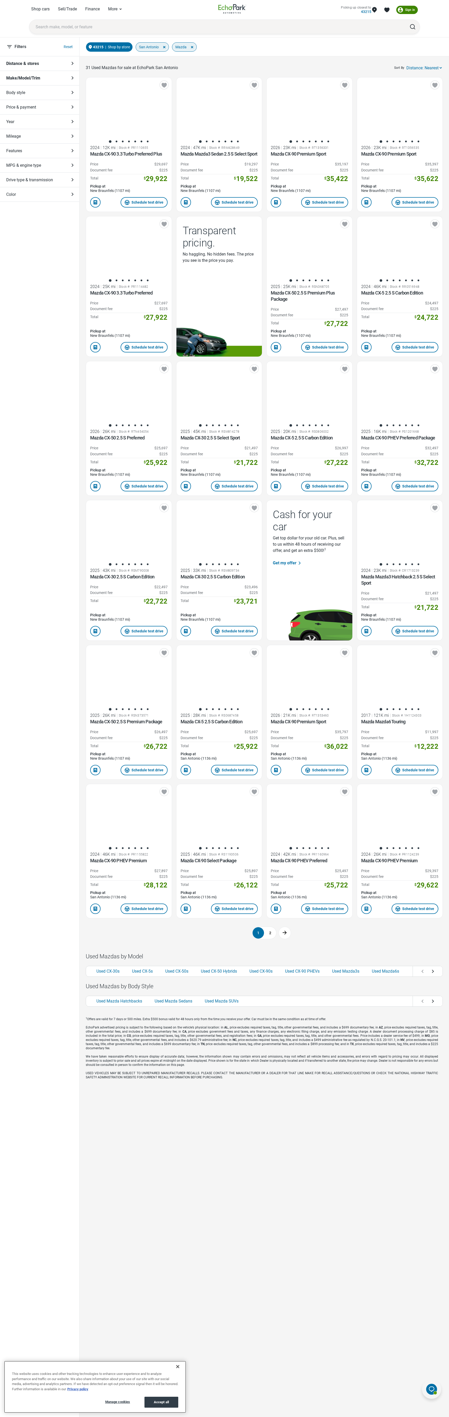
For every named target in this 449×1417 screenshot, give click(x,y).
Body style (15, 92)
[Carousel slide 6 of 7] (141, 141)
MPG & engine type (23, 165)
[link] (232, 9)
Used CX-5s (142, 971)
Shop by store (119, 47)
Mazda (181, 47)
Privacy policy (77, 1389)
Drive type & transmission (29, 179)
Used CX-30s (108, 971)
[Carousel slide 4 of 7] (129, 141)
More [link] (112, 8)
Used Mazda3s (345, 971)
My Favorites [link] (387, 10)
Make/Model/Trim (23, 78)
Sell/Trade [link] (67, 8)
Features (14, 150)
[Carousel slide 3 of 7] (123, 141)
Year (10, 121)
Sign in (410, 10)
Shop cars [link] (40, 8)
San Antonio (149, 47)
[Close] (177, 1366)
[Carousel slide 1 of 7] (110, 141)
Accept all (161, 1402)
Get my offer (284, 562)
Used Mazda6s (385, 971)
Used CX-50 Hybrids (219, 971)
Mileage (13, 136)
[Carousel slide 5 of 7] (135, 141)
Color (11, 194)
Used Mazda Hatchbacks (119, 1001)
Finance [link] (92, 8)
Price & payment (21, 107)
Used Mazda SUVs (222, 1001)
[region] (95, 1387)
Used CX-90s (261, 971)
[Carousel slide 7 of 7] (147, 141)
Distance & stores (22, 63)
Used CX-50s (176, 971)
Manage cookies (117, 1402)
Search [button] (412, 27)
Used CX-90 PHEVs (302, 971)
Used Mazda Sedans (173, 1001)
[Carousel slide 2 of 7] (116, 141)
